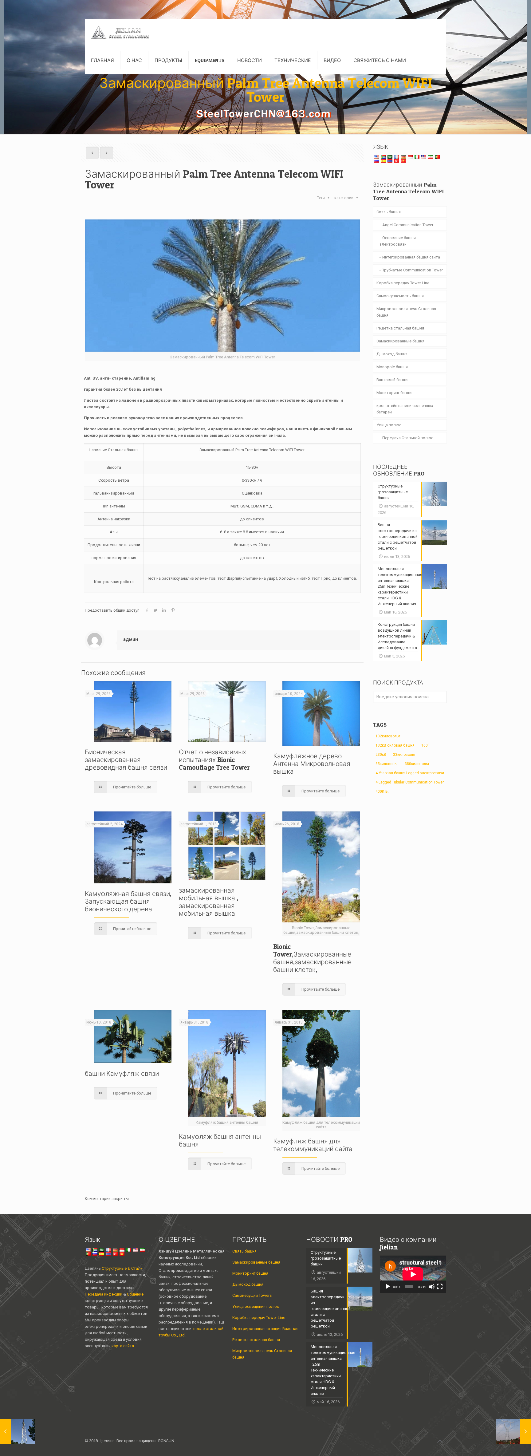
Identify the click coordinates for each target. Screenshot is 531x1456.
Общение (135, 1294)
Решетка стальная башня (400, 328)
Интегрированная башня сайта (411, 257)
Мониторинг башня (394, 392)
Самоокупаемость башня (400, 296)
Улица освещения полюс (255, 1306)
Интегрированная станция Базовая (265, 1328)
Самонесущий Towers (252, 1295)
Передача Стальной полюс (407, 438)
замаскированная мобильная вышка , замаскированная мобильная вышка (208, 901)
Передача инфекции (104, 1294)
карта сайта (123, 1346)
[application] (413, 1274)
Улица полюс (388, 425)
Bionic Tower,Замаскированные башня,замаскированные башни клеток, (312, 958)
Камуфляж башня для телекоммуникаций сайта (312, 1145)
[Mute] (432, 1287)
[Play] (388, 1287)
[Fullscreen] (440, 1287)
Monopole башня (392, 367)
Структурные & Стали (122, 1268)
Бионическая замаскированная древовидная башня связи (126, 759)
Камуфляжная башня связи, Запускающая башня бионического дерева (128, 901)
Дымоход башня (391, 354)
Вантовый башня (392, 379)
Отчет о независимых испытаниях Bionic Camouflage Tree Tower (214, 759)
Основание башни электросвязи (398, 241)
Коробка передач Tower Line (402, 283)
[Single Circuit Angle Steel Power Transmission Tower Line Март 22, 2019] (513, 1431)
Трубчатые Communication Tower (412, 270)
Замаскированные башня (400, 341)
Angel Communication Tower (407, 225)
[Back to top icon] (439, 1441)
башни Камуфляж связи (122, 1073)
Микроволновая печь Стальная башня (406, 312)
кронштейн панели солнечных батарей (404, 408)
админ (130, 639)
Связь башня (388, 212)
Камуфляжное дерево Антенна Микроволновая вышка (311, 763)
